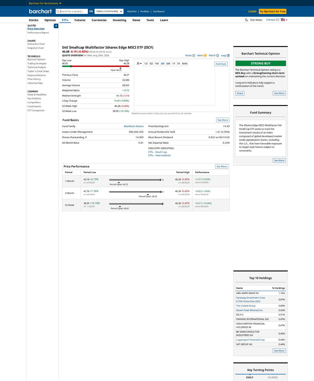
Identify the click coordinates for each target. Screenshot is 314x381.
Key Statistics (34, 98)
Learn (164, 20)
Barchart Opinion (36, 59)
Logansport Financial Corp (250, 339)
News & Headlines (36, 94)
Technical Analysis (36, 67)
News (136, 20)
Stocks (33, 20)
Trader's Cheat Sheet (38, 71)
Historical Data (35, 83)
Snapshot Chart (35, 48)
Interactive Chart (36, 44)
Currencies (99, 20)
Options (50, 20)
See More (223, 120)
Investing (119, 20)
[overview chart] (182, 88)
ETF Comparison (36, 110)
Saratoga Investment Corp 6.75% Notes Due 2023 (250, 299)
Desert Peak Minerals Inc (249, 310)
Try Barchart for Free (272, 11)
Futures (80, 20)
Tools (150, 20)
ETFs (65, 20)
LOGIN (252, 11)
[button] (284, 20)
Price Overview (36, 28)
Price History (34, 79)
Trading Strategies (36, 63)
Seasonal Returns (36, 75)
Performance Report (38, 32)
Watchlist (131, 11)
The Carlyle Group (245, 305)
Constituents (34, 106)
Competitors (34, 102)
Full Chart (221, 64)
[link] (225, 55)
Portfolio (144, 11)
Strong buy (261, 63)
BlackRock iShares (134, 126)
